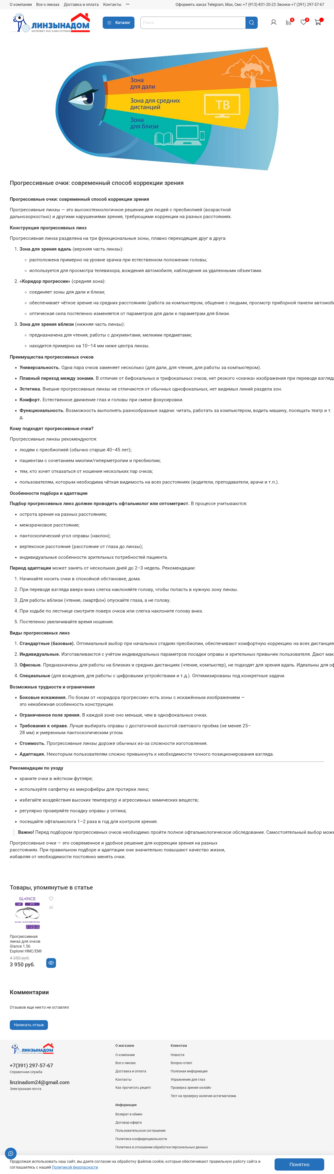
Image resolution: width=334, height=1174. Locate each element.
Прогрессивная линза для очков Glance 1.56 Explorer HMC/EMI (26, 943)
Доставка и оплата (81, 4)
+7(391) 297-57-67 (31, 1065)
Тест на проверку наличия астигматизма (203, 1096)
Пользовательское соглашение (140, 1131)
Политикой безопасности (75, 1167)
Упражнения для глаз (188, 1080)
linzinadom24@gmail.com (39, 1082)
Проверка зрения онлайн (191, 1088)
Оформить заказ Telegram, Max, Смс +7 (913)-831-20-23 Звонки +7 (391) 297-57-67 (250, 4)
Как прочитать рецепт (133, 1088)
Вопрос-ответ (181, 1063)
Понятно (299, 1164)
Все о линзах (47, 4)
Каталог (122, 22)
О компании (21, 4)
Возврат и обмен (128, 1114)
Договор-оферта (128, 1123)
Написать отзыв (29, 1025)
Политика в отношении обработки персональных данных (161, 1147)
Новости (177, 1055)
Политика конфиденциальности (141, 1139)
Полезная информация (189, 1071)
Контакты (112, 4)
